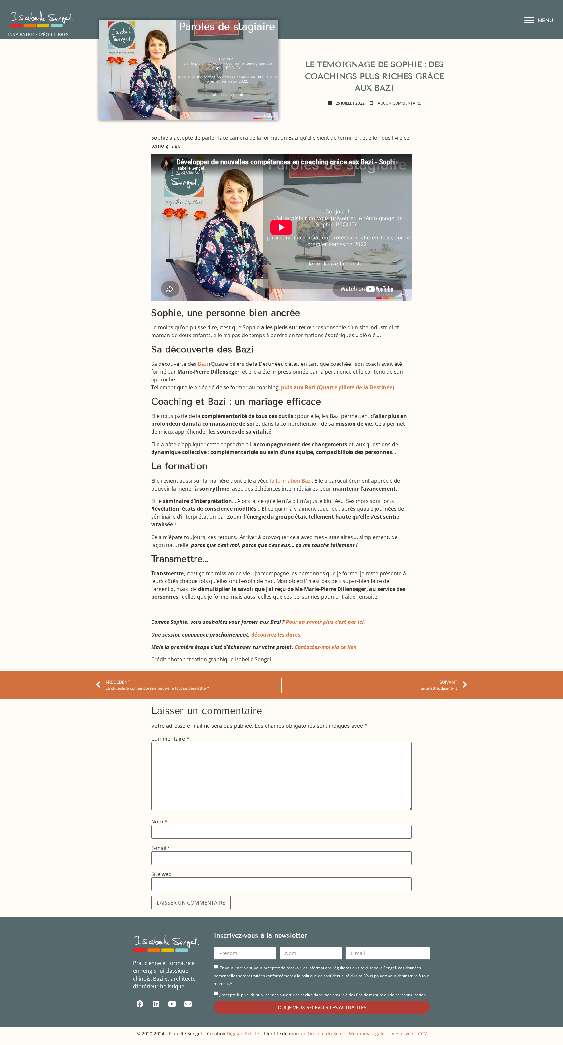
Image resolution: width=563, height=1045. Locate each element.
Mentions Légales (368, 1033)
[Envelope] (188, 1004)
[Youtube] (172, 1004)
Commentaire (170, 738)
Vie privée (402, 1033)
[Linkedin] (156, 1004)
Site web (161, 874)
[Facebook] (140, 1004)
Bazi (203, 363)
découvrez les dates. (276, 634)
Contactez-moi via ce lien (326, 647)
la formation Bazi (291, 480)
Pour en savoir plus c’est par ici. (325, 621)
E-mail (160, 848)
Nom (159, 821)
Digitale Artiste (243, 1033)
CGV (422, 1033)
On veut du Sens (326, 1033)
